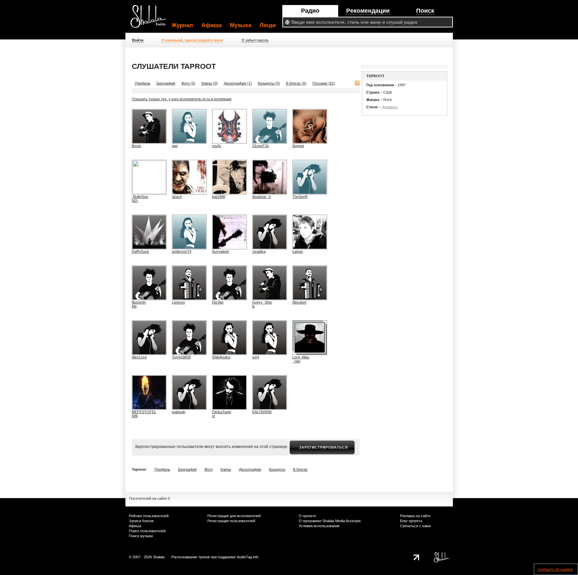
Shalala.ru (151, 19)
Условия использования (319, 526)
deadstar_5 (261, 197)
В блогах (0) (296, 83)
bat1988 (218, 197)
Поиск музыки (141, 536)
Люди (268, 25)
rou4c (216, 146)
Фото (208, 469)
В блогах (300, 469)
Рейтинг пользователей (149, 516)
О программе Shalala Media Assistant (330, 521)
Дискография (250, 469)
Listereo (178, 302)
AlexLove (139, 357)
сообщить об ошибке (555, 569)
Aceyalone (220, 251)
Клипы (225, 469)
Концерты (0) (269, 83)
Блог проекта (411, 521)
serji (255, 357)
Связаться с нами (415, 526)
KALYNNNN (262, 412)
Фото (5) (188, 83)
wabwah (178, 412)
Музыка (240, 25)
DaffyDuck (140, 251)
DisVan (217, 302)
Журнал (182, 25)
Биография (166, 83)
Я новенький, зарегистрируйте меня (192, 40)
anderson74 (181, 251)
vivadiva (259, 251)
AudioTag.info (248, 557)
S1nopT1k (260, 146)
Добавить (390, 107)
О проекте (307, 516)
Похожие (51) (323, 83)
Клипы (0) (209, 83)
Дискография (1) (238, 83)
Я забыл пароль (255, 40)
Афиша (211, 25)
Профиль (143, 83)
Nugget (298, 146)
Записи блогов (141, 521)
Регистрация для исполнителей (234, 516)
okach (177, 197)
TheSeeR (300, 197)
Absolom (299, 302)
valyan (297, 251)
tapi (175, 146)
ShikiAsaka (221, 357)
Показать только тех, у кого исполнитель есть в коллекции (181, 99)
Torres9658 (181, 357)
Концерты (277, 469)
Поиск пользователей (147, 531)
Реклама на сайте (415, 516)
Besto (136, 146)
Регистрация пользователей (231, 521)
